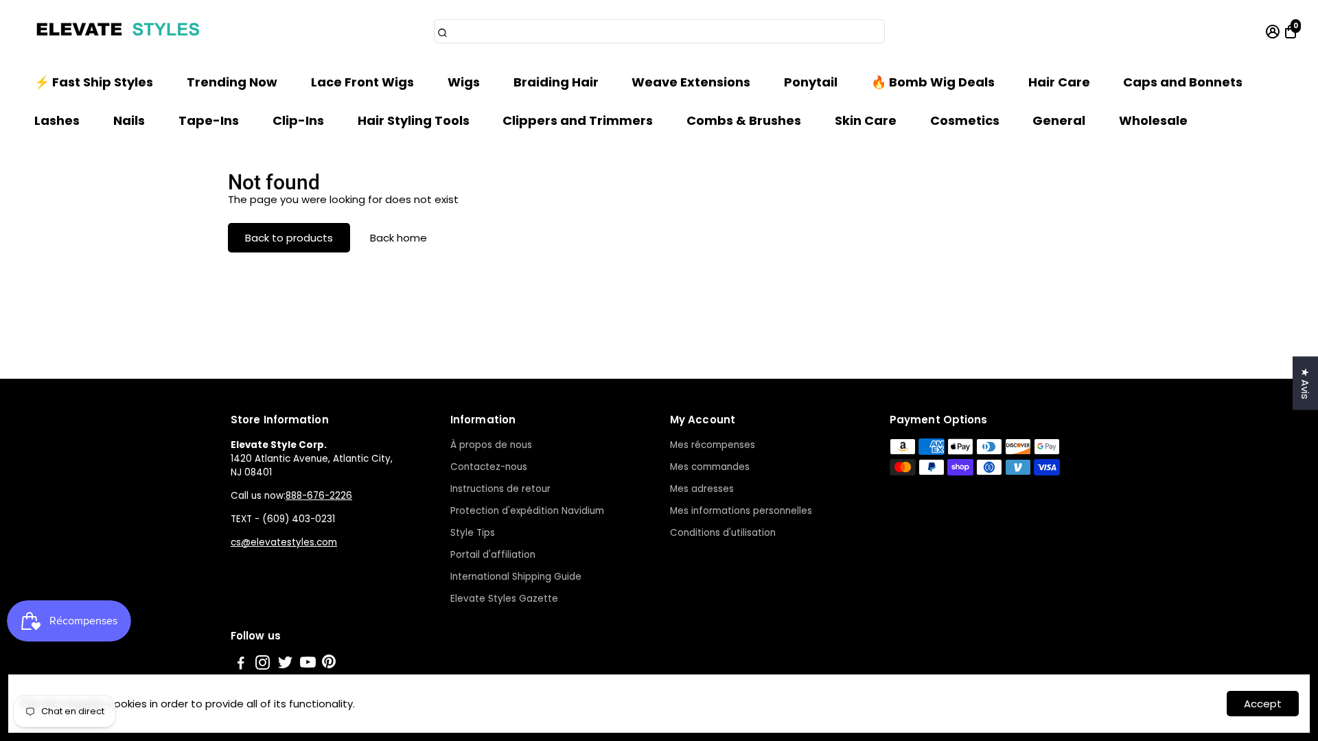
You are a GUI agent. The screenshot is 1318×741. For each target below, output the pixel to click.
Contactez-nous (488, 466)
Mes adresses (702, 488)
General (1058, 120)
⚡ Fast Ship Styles (93, 82)
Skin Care (866, 120)
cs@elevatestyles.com (284, 542)
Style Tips (472, 532)
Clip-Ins (298, 120)
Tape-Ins (208, 120)
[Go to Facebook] (240, 664)
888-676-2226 (319, 495)
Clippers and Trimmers (577, 120)
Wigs (464, 82)
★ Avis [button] (1305, 383)
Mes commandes (710, 466)
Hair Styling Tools (414, 120)
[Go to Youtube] (307, 664)
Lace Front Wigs (362, 82)
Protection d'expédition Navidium (527, 510)
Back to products (289, 238)
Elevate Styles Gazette (504, 598)
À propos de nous (491, 444)
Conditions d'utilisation (723, 532)
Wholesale (1153, 120)
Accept (1263, 703)
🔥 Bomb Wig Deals (933, 82)
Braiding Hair (556, 82)
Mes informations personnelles (741, 510)
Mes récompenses (712, 444)
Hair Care (1059, 82)
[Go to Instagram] (262, 664)
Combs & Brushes (743, 120)
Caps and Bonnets (1182, 82)
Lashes (57, 120)
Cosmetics (964, 120)
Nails (129, 120)
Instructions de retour (500, 488)
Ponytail (810, 82)
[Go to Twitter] (285, 664)
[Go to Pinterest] (329, 664)
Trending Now (232, 82)
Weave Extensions (691, 82)
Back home (398, 238)
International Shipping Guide (515, 576)
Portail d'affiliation (492, 554)
